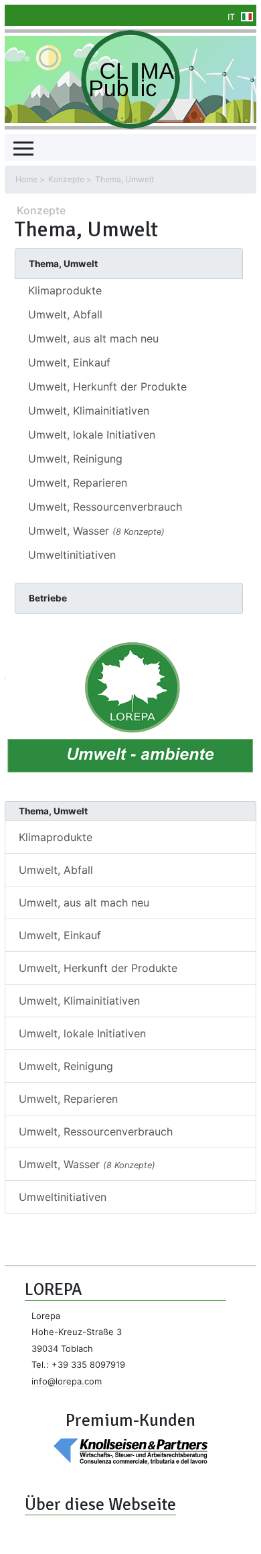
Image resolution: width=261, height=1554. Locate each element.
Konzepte (66, 179)
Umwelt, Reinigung (75, 458)
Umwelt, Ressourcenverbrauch (105, 506)
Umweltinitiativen (72, 554)
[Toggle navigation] (23, 147)
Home (26, 179)
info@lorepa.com (66, 1381)
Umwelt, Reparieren (77, 482)
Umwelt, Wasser (96, 530)
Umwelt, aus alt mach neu (93, 338)
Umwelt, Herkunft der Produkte (107, 386)
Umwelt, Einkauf (69, 362)
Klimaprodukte (65, 290)
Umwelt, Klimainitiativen (88, 410)
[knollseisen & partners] (130, 1450)
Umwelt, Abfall (65, 314)
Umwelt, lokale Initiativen (91, 434)
